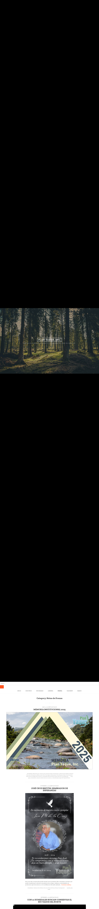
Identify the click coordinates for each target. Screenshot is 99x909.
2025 (72, 776)
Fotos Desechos (69, 775)
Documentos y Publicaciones (36, 775)
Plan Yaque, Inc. (49, 339)
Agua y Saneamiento (54, 773)
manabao (69, 887)
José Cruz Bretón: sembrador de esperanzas (49, 789)
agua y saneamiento (32, 777)
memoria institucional (41, 777)
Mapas (34, 776)
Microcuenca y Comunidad (41, 776)
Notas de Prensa (51, 776)
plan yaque (59, 777)
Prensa (56, 776)
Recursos (60, 776)
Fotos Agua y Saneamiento (50, 775)
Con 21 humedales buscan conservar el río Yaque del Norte (49, 900)
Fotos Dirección (29, 776)
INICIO (19, 690)
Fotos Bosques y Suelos (61, 775)
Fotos (44, 775)
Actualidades (29, 773)
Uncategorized (65, 776)
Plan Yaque (53, 707)
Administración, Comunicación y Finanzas (41, 773)
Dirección (28, 775)
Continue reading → (66, 884)
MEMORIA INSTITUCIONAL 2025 (49, 709)
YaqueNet (70, 690)
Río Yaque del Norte (66, 777)
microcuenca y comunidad (51, 777)
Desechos (71, 773)
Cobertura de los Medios (64, 773)
